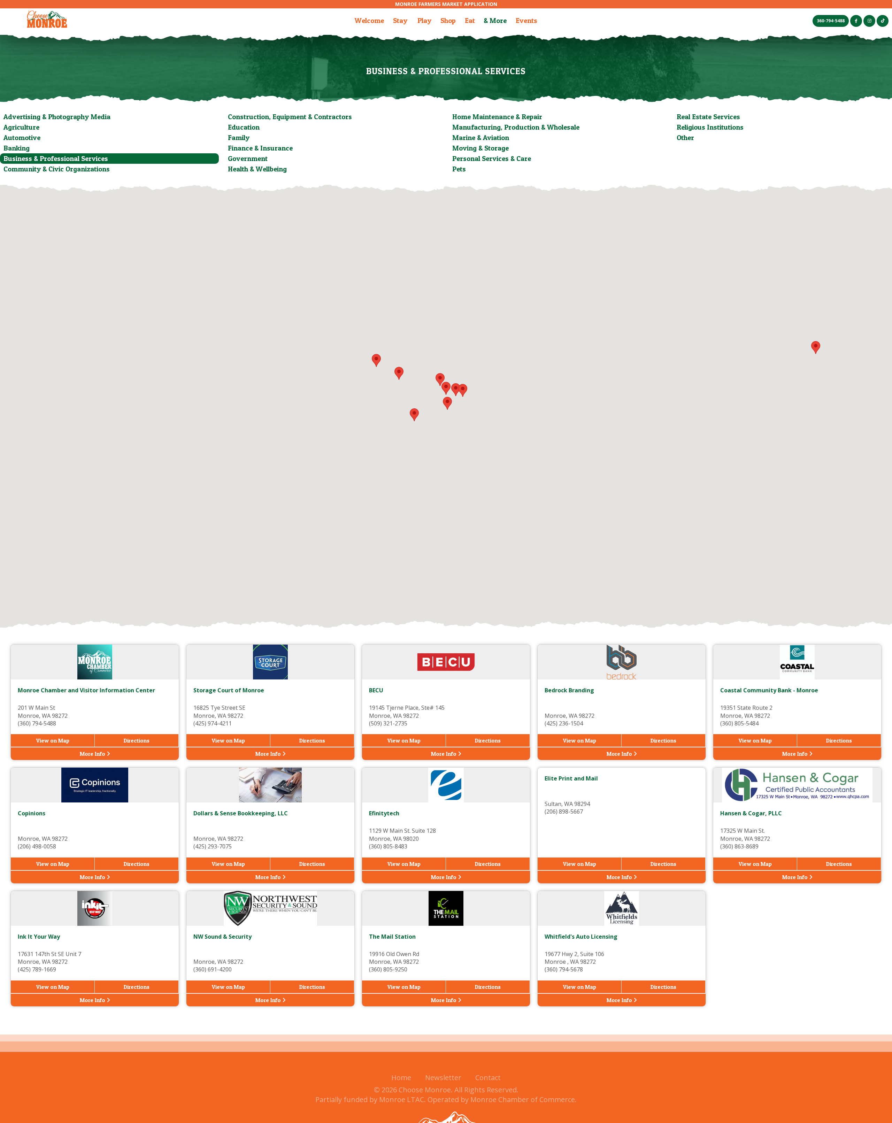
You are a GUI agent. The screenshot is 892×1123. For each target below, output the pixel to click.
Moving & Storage (480, 148)
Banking (16, 148)
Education (244, 127)
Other (685, 137)
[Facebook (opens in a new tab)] (856, 21)
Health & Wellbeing (257, 169)
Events (526, 20)
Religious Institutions (710, 127)
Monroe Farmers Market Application (446, 4)
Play (424, 20)
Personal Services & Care (491, 158)
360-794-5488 (831, 21)
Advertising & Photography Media (56, 117)
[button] (447, 403)
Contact (488, 1077)
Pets (459, 169)
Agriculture (21, 127)
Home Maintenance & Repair (497, 117)
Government (248, 158)
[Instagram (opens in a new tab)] (869, 21)
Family (238, 137)
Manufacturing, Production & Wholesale (515, 127)
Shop (448, 20)
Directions (136, 740)
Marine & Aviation (480, 137)
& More (495, 20)
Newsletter (443, 1077)
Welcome (369, 20)
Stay (400, 20)
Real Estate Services (708, 117)
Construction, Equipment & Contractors (290, 117)
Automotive (21, 137)
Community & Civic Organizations (56, 169)
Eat (470, 20)
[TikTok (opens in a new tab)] (883, 21)
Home (401, 1077)
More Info (93, 753)
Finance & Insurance (260, 148)
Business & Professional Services (55, 158)
